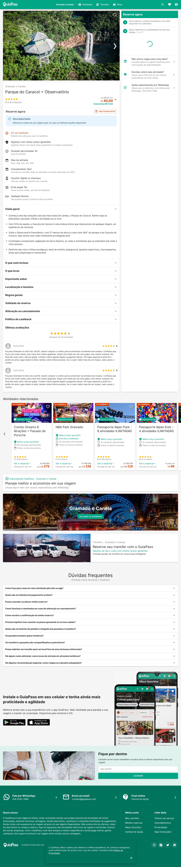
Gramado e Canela (15, 86)
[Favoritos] (169, 4)
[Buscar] (162, 4)
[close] (131, 858)
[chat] (174, 61)
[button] (61, 209)
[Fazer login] (176, 4)
